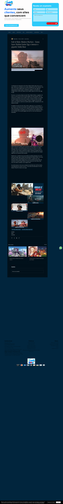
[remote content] (27, 78)
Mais (42, 32)
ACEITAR (58, 502)
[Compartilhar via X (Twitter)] (14, 237)
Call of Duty (13, 234)
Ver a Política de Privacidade (39, 502)
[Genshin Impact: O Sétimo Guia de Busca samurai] (17, 251)
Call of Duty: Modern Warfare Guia (27, 229)
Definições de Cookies (51, 502)
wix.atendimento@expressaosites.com (14, 349)
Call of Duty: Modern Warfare (16, 229)
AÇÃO (14, 32)
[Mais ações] (43, 39)
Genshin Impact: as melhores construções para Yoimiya (37, 259)
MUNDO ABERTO (29, 32)
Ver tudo (45, 244)
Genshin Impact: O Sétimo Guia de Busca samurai (16, 259)
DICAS (12, 233)
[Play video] (27, 137)
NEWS (9, 32)
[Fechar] (61, 502)
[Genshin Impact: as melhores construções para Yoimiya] (37, 251)
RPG (23, 32)
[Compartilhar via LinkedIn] (16, 237)
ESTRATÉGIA (36, 32)
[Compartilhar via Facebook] (11, 237)
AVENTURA (19, 32)
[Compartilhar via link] (19, 237)
